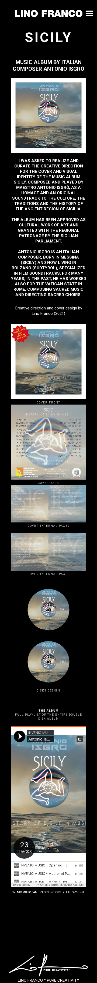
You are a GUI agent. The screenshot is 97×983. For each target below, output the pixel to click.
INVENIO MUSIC (21, 892)
